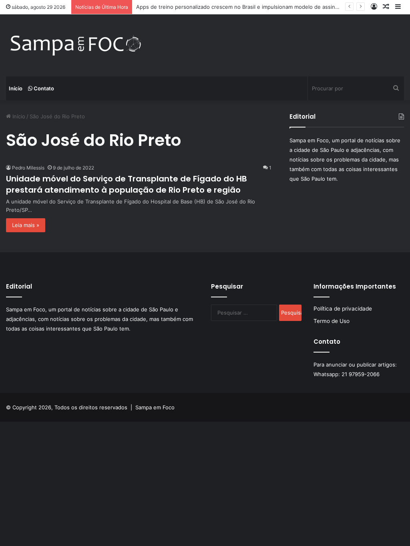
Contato (43, 88)
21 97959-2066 (361, 374)
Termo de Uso (332, 321)
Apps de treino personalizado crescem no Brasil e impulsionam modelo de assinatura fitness (251, 7)
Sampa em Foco (155, 407)
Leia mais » (25, 225)
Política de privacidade (343, 308)
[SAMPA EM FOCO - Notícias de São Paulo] (76, 45)
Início (15, 88)
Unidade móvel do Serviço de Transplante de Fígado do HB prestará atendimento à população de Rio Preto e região (126, 184)
